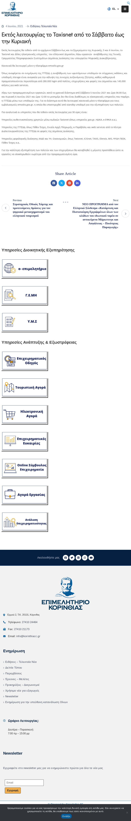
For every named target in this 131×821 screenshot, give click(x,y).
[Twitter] (61, 183)
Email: (24, 636)
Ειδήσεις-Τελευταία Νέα (43, 26)
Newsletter (11, 696)
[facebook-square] (65, 557)
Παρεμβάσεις (13, 673)
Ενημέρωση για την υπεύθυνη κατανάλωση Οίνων (36, 702)
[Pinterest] (69, 183)
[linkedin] (78, 557)
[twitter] (72, 557)
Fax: (18, 629)
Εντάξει (66, 816)
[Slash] (65, 202)
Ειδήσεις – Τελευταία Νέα (21, 661)
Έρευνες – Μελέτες (17, 679)
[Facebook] (54, 183)
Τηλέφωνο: (22, 622)
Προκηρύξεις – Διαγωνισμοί (22, 684)
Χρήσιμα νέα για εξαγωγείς (22, 690)
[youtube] (91, 557)
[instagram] (85, 557)
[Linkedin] (77, 183)
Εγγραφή (12, 790)
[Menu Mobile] (125, 9)
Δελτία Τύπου (13, 667)
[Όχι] (127, 812)
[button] (128, 2)
